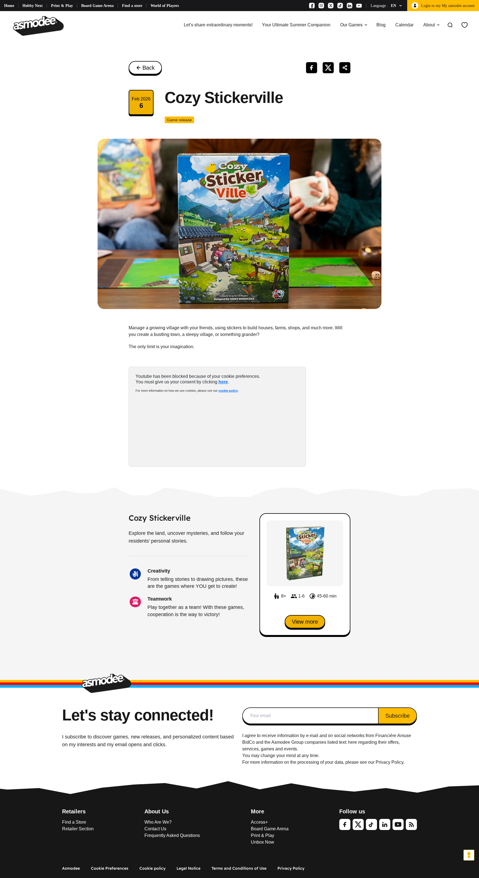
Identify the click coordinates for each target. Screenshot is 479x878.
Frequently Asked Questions (172, 835)
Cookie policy (152, 868)
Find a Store (74, 822)
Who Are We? (158, 822)
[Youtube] (359, 5)
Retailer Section (78, 828)
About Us (156, 811)
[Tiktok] (340, 5)
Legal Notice (188, 868)
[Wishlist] (464, 25)
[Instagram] (321, 5)
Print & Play (62, 6)
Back (148, 68)
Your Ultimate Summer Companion (296, 24)
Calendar (404, 24)
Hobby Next (32, 6)
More (257, 811)
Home (9, 6)
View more (305, 622)
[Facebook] (312, 5)
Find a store (132, 6)
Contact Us (155, 828)
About (429, 24)
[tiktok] (371, 824)
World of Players (165, 6)
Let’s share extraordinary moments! (218, 24)
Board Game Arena (97, 6)
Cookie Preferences (109, 868)
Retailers (74, 811)
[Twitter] (358, 824)
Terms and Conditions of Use (239, 868)
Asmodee (71, 868)
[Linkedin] (349, 5)
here (223, 381)
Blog (381, 24)
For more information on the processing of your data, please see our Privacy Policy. (323, 762)
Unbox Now (262, 842)
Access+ (259, 822)
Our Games (351, 24)
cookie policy (228, 390)
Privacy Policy (290, 868)
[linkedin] (384, 824)
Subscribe (397, 716)
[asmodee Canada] (38, 25)
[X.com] (330, 5)
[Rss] (411, 824)
